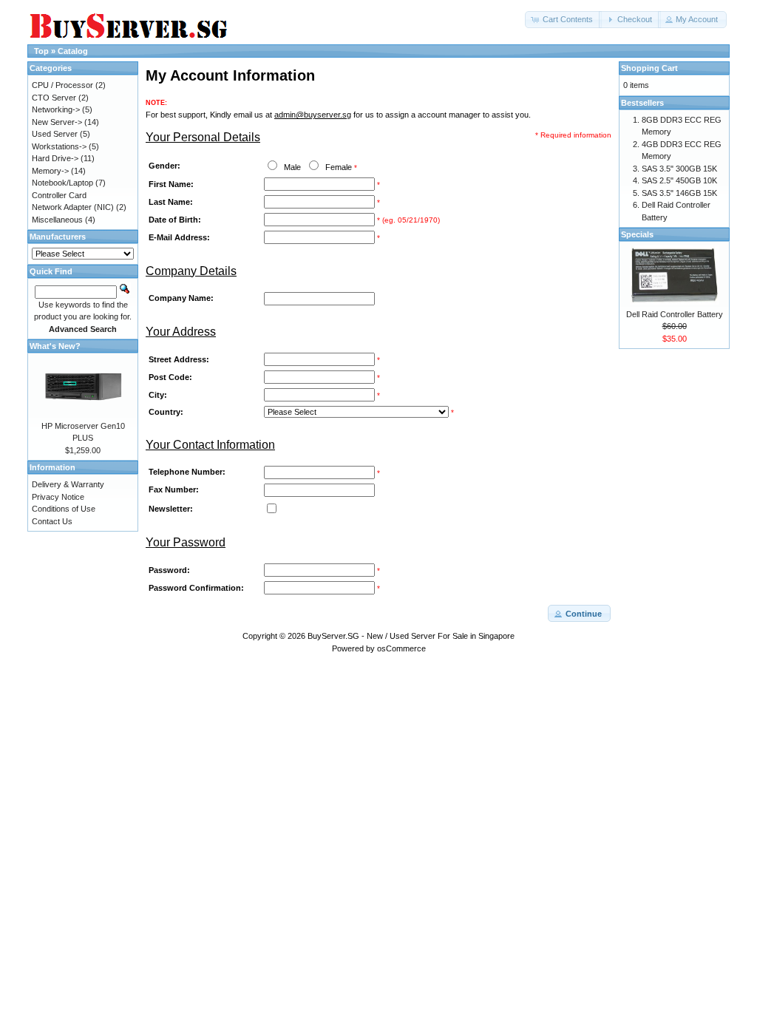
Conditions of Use (63, 508)
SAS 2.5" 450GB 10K (679, 180)
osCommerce (401, 648)
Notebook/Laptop (62, 182)
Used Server (55, 133)
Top (41, 51)
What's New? (55, 346)
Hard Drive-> (55, 158)
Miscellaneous (57, 219)
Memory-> (50, 170)
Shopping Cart (649, 68)
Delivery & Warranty (68, 484)
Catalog (73, 51)
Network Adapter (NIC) (73, 207)
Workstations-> (59, 146)
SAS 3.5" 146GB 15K (679, 193)
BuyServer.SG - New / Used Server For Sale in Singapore (411, 635)
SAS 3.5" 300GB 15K (679, 168)
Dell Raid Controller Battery (674, 314)
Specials (637, 234)
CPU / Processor (62, 85)
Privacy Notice (58, 496)
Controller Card (59, 195)
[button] (563, 19)
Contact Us (52, 521)
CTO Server (54, 97)
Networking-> (56, 109)
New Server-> (57, 122)
